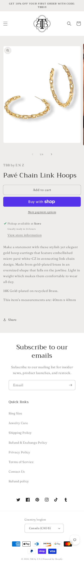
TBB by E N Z (36, 559)
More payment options (42, 212)
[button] (5, 23)
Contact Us (17, 471)
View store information (25, 235)
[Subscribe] (70, 385)
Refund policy (19, 481)
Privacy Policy (19, 452)
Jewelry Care (18, 423)
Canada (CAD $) (40, 528)
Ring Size (15, 413)
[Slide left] (32, 154)
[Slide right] (51, 154)
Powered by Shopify (53, 559)
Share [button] (12, 320)
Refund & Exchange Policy (28, 442)
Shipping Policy (20, 433)
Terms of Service (21, 462)
